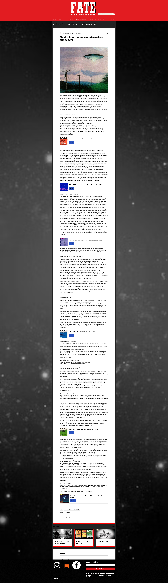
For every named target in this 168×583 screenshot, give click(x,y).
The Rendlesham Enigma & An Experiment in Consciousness (62, 542)
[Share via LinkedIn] (66, 517)
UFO (61, 509)
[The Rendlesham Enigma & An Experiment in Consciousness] (62, 534)
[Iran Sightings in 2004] (105, 534)
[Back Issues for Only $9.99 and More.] (84, 534)
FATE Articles (86, 24)
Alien (66, 509)
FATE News (73, 24)
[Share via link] (70, 517)
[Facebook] (76, 565)
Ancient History (76, 509)
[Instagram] (57, 565)
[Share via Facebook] (60, 517)
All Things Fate (59, 24)
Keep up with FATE (94, 562)
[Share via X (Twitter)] (63, 517)
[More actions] (107, 33)
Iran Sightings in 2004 (103, 541)
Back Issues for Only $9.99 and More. (83, 542)
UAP (70, 509)
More (96, 24)
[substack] (67, 565)
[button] (114, 14)
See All (113, 526)
